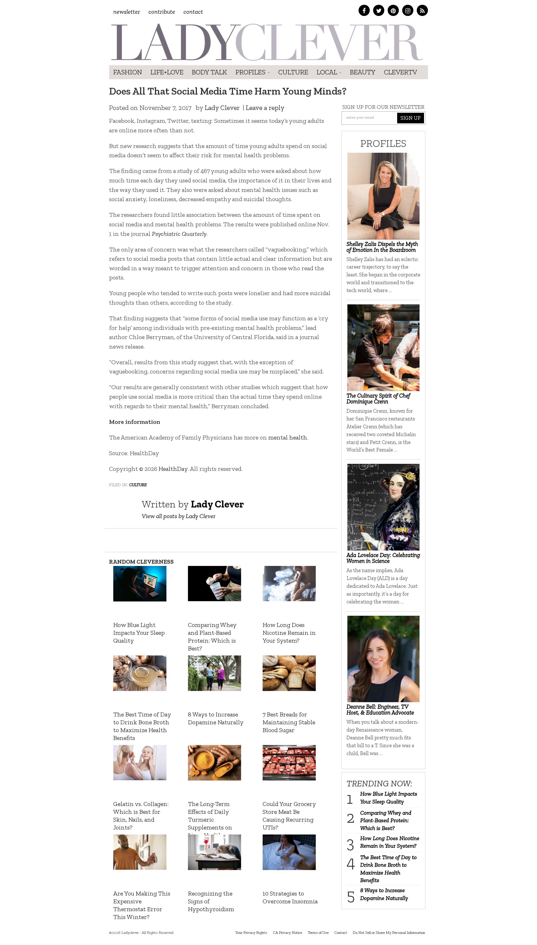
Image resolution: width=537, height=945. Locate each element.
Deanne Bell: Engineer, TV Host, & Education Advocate (380, 709)
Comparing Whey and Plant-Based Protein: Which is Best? (385, 820)
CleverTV (400, 72)
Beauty (363, 72)
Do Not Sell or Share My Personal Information (389, 932)
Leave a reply (265, 108)
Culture (293, 72)
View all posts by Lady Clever (179, 516)
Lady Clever (222, 108)
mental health (287, 437)
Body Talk (209, 72)
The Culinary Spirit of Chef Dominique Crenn (378, 398)
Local (328, 72)
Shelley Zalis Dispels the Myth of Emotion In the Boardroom (382, 246)
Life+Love (166, 72)
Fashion (127, 72)
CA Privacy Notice (287, 932)
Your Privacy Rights (251, 932)
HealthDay (173, 468)
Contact (193, 11)
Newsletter (126, 11)
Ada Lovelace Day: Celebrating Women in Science (383, 557)
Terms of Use (318, 932)
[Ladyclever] (266, 42)
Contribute (162, 11)
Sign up (411, 118)
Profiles (251, 72)
